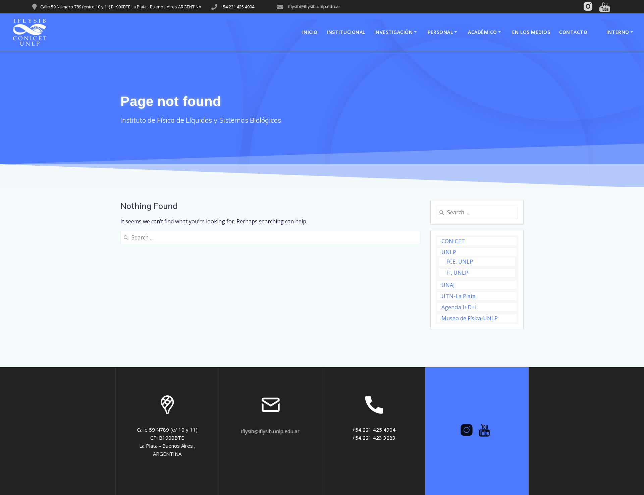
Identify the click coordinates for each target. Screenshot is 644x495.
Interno (617, 32)
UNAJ (448, 285)
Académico (482, 32)
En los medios (531, 32)
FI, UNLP (457, 272)
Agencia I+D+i (458, 307)
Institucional (346, 32)
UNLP (448, 252)
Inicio (310, 32)
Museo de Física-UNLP (469, 318)
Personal (440, 32)
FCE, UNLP (459, 261)
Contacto (573, 32)
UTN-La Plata (458, 296)
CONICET (453, 241)
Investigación (393, 32)
